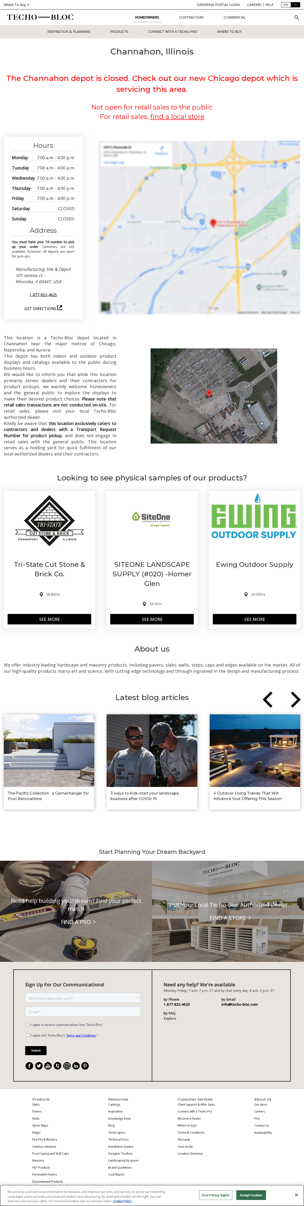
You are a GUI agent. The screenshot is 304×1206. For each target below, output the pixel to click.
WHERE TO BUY (229, 31)
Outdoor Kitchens (44, 1147)
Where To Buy (15, 4)
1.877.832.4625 (177, 1004)
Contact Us (261, 1125)
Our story (260, 1104)
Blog (111, 1125)
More (54, 619)
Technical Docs (118, 1139)
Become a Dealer (189, 1119)
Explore (170, 1018)
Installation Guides (120, 1147)
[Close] (296, 1195)
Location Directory (190, 1154)
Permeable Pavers (44, 1174)
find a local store (177, 117)
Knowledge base (119, 1119)
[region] (152, 1195)
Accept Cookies (251, 1195)
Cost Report (116, 1174)
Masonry (38, 1160)
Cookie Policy (122, 1201)
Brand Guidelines (120, 1168)
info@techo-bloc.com (239, 1004)
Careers (259, 1111)
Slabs (35, 1104)
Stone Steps (40, 1125)
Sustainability (263, 1133)
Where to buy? (187, 1125)
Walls (35, 1119)
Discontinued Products (47, 1182)
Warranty (184, 1139)
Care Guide (185, 1147)
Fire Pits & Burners (44, 1139)
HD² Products (41, 1168)
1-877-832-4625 (43, 294)
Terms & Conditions (191, 1133)
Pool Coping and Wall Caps (50, 1154)
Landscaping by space (123, 1160)
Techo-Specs (116, 1133)
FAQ (257, 1119)
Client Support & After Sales (196, 1104)
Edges (36, 1133)
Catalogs (114, 1104)
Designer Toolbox (120, 1154)
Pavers (36, 1111)
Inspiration (115, 1111)
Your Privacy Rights (216, 1195)
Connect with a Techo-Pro (172, 31)
